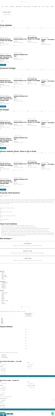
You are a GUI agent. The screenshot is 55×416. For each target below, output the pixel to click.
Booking (52, 6)
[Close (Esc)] (11, 413)
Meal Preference (2, 405)
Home (2, 6)
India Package (12, 6)
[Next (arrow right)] (4, 415)
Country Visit (30, 366)
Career (43, 6)
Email (28, 362)
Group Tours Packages (27, 6)
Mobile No (1, 366)
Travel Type (2, 394)
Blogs (39, 6)
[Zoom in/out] (1, 413)
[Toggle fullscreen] (4, 413)
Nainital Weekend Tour (20, 39)
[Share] (8, 413)
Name (1, 362)
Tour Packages (34, 6)
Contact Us (47, 6)
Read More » (2, 42)
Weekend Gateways (19, 6)
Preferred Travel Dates (3, 398)
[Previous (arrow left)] (1, 415)
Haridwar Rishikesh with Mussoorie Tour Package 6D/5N (6, 57)
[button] (3, 65)
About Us (6, 6)
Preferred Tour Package (31, 385)
